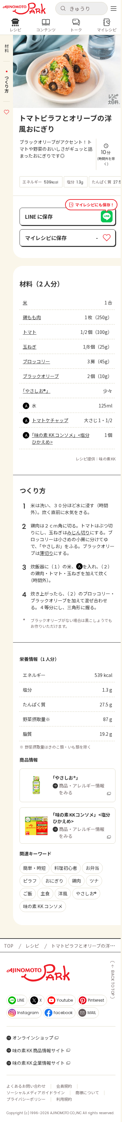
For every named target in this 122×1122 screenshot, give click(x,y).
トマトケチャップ (50, 420)
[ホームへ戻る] (24, 9)
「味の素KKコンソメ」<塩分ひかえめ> (60, 438)
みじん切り (78, 532)
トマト (29, 332)
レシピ (32, 945)
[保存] (6, 111)
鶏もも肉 (32, 317)
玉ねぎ (29, 346)
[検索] (63, 8)
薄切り (46, 553)
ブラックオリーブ (41, 376)
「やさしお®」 (36, 391)
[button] (81, 8)
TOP (8, 945)
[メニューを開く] (113, 8)
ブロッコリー (36, 361)
